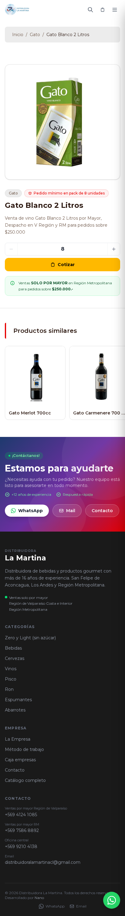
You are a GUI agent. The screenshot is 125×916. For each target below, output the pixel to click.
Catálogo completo (25, 780)
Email (81, 906)
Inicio (17, 34)
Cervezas (14, 658)
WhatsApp (30, 510)
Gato (35, 34)
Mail (70, 510)
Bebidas (13, 648)
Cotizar (66, 264)
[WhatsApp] (111, 900)
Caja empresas (20, 759)
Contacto (102, 510)
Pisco (10, 679)
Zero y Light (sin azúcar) (30, 638)
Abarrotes (15, 710)
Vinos (10, 668)
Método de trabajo (24, 749)
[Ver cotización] (102, 9)
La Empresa (17, 739)
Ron (9, 689)
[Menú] (114, 9)
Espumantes (18, 699)
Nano (39, 897)
